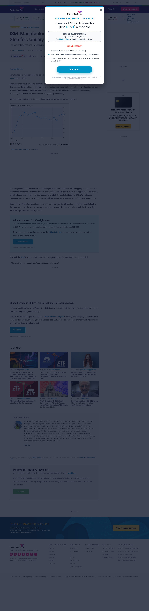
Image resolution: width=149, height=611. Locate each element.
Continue (74, 69)
